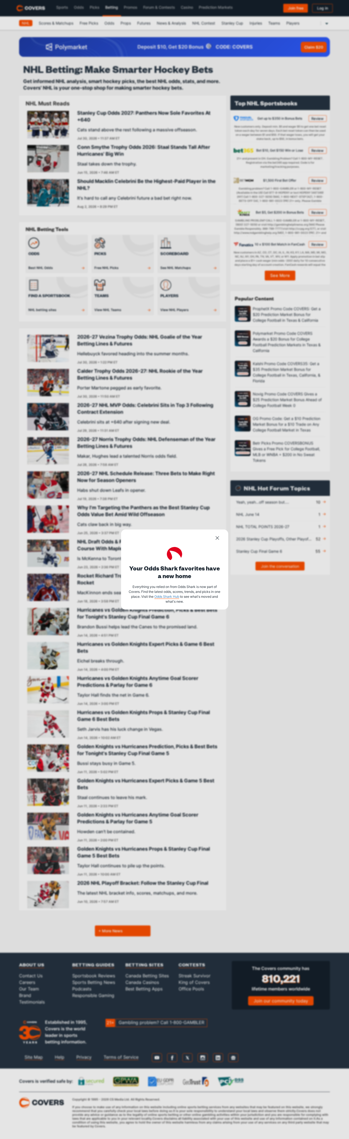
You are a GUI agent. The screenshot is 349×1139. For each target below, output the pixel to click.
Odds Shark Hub (166, 596)
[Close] (217, 539)
